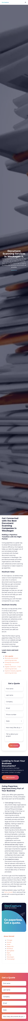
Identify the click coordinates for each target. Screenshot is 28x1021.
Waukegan (10, 957)
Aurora (9, 942)
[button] (25, 2)
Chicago (9, 940)
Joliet (8, 944)
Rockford (10, 948)
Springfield (10, 951)
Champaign (11, 959)
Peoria (9, 955)
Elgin (8, 953)
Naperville (10, 946)
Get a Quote (10, 777)
